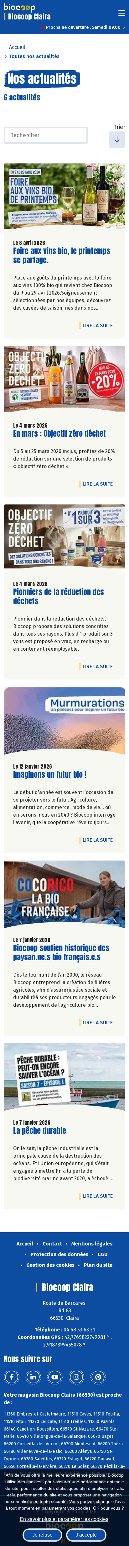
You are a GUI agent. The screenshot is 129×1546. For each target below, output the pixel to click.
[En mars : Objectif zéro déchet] (64, 381)
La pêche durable (39, 1130)
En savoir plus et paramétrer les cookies (64, 1519)
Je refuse (42, 1535)
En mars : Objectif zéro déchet (59, 433)
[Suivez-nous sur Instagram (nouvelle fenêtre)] (76, 1377)
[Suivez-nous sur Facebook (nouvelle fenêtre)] (11, 1377)
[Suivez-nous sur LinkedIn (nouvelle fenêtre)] (33, 1377)
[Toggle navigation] (121, 15)
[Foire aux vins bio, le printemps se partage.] (64, 198)
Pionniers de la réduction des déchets (58, 597)
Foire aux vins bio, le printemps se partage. (61, 256)
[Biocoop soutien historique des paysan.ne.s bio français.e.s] (64, 896)
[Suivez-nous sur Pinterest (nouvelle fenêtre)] (98, 1377)
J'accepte (86, 1535)
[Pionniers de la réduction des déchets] (64, 539)
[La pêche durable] (64, 1078)
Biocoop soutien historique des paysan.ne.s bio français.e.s (61, 953)
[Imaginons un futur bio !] (64, 722)
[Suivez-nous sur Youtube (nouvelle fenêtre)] (55, 1377)
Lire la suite (99, 325)
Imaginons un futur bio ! (49, 774)
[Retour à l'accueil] (19, 8)
